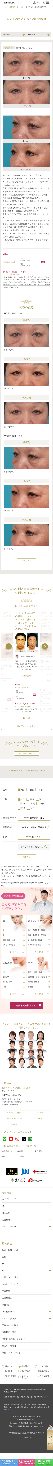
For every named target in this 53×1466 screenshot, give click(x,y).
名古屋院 (38, 1151)
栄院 (4, 1156)
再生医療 (6, 1212)
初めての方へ (26, 1371)
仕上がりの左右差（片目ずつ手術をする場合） (28, 277)
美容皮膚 (6, 1291)
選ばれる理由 (10, 1376)
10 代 (32, 799)
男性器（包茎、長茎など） (14, 1339)
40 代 (32, 804)
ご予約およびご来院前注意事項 (18, 1426)
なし (23, 790)
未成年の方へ (43, 1371)
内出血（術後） (7, 277)
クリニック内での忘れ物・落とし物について (26, 1423)
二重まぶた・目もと (11, 1277)
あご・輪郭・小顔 (10, 1249)
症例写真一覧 (14, 7)
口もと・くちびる (10, 1284)
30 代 (23, 804)
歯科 (4, 1256)
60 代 (23, 808)
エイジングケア (9, 1199)
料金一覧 (8, 1366)
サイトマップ (16, 1416)
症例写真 (25, 1366)
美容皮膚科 (7, 1219)
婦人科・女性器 (9, 1345)
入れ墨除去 (7, 1297)
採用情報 (8, 1371)
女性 (32, 790)
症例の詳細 (26, 676)
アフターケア (39, 1118)
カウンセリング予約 (14, 1113)
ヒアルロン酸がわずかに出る (27, 284)
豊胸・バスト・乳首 (11, 1352)
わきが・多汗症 (9, 1318)
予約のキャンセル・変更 (14, 1118)
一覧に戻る (26, 561)
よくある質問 (43, 1376)
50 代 (42, 804)
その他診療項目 (9, 1311)
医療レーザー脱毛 (10, 1325)
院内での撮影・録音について (27, 1420)
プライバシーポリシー (38, 1426)
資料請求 (14, 1124)
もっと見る (14, 952)
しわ (22, 7)
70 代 (32, 808)
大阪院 (21, 1156)
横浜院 (21, 1151)
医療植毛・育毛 (9, 1332)
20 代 (41, 799)
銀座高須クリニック (10, 1151)
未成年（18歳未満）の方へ (32, 1416)
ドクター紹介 (43, 1366)
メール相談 (39, 1113)
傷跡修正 (6, 1304)
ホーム (5, 7)
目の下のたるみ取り (10, 262)
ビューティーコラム (26, 1377)
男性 (40, 790)
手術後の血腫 (13, 287)
